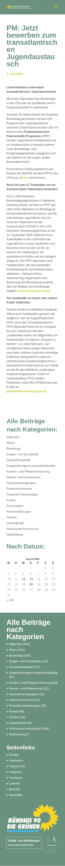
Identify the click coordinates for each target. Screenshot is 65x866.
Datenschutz (17, 766)
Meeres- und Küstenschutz (23, 477)
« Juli (9, 600)
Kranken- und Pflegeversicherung (27, 471)
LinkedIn (14, 783)
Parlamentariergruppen (21, 483)
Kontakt (14, 754)
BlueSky (14, 789)
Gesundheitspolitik (18, 460)
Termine (11, 517)
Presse (11, 500)
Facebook (15, 777)
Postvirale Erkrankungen (22, 494)
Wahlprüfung (14, 534)
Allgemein (13, 437)
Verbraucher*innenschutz (22, 528)
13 (31, 579)
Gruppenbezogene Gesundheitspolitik (30, 465)
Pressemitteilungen (18, 511)
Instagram (15, 772)
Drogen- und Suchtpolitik (22, 454)
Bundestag (13, 448)
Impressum (16, 760)
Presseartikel (14, 505)
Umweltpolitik (15, 523)
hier (25, 177)
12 (23, 579)
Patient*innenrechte (19, 488)
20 (31, 584)
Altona (10, 442)
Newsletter (16, 794)
